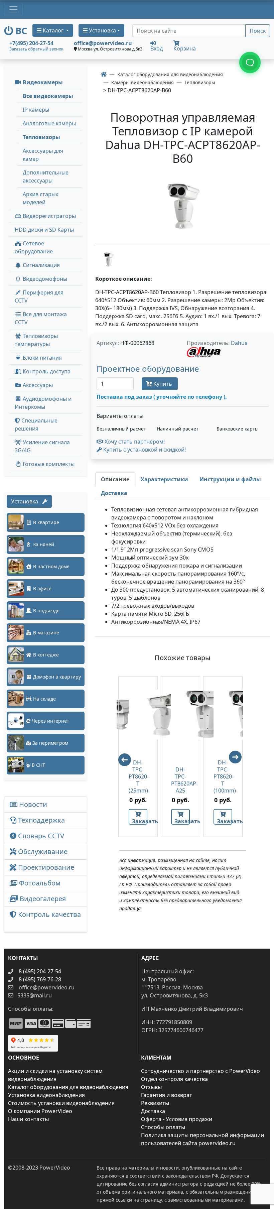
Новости (32, 804)
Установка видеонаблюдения (46, 1095)
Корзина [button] (184, 48)
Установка (26, 501)
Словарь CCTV (40, 835)
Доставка (153, 1111)
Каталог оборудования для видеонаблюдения (68, 1087)
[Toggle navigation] (13, 9)
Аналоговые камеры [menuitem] (49, 123)
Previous (121, 756)
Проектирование (45, 867)
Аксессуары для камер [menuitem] (43, 154)
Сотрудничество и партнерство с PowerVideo (200, 1071)
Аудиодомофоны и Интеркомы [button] (43, 402)
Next (238, 760)
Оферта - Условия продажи (176, 1119)
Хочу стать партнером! (134, 441)
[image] (182, 205)
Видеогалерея (42, 898)
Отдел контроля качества (174, 1079)
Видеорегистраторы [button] (48, 216)
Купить (162, 383)
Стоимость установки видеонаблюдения (61, 1103)
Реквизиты (155, 1103)
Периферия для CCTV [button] (39, 296)
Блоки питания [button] (41, 357)
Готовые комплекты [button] (48, 464)
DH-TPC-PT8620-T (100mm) (223, 776)
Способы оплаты (163, 1127)
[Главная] (104, 74)
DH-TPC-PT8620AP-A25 (180, 780)
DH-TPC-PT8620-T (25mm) (138, 776)
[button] (148, 369)
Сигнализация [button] (40, 265)
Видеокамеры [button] (42, 82)
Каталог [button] (53, 30)
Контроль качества (45, 919)
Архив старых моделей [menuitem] (40, 198)
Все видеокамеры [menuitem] (48, 96)
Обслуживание (41, 851)
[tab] (115, 479)
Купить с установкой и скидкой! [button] (144, 449)
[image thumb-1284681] (108, 259)
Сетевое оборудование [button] (34, 247)
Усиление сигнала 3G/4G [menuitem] (42, 446)
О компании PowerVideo (40, 1111)
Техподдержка (40, 820)
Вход (156, 48)
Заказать (139, 821)
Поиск (258, 30)
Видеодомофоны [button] (44, 278)
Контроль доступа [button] (46, 371)
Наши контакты (28, 1119)
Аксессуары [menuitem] (37, 385)
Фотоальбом (38, 882)
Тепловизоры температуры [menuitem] (36, 340)
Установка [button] (102, 30)
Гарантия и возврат (166, 1095)
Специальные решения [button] (36, 424)
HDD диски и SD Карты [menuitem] (44, 229)
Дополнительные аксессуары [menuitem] (45, 176)
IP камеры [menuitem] (36, 109)
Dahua (239, 343)
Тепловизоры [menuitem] (41, 137)
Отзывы (151, 1087)
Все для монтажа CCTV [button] (41, 318)
